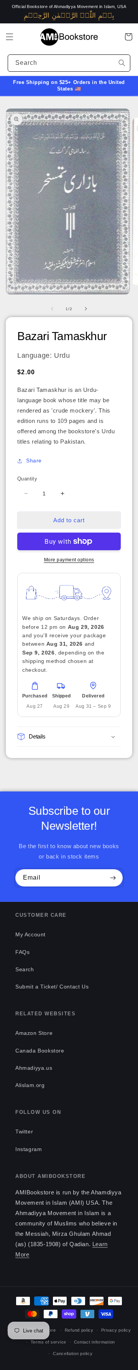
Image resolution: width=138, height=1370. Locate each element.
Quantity (27, 479)
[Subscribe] (112, 877)
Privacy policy (116, 1330)
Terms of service (48, 1342)
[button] (9, 36)
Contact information (94, 1342)
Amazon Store (34, 1033)
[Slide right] (85, 308)
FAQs (22, 952)
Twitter (24, 1131)
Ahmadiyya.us (33, 1068)
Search (24, 969)
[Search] (121, 62)
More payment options (69, 559)
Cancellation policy (72, 1353)
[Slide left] (52, 308)
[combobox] (69, 63)
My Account (30, 934)
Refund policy (79, 1330)
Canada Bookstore (39, 1051)
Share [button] (34, 460)
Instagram (28, 1149)
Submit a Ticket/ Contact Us (52, 987)
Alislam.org (30, 1085)
